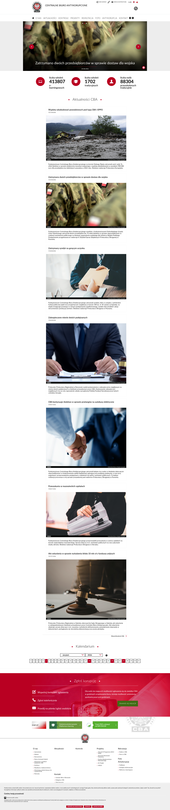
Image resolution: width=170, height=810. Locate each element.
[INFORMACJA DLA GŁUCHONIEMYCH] (109, 2)
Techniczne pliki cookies (12, 797)
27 (123, 660)
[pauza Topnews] (143, 67)
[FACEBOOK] (130, 18)
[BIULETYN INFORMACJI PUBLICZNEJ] (137, 2)
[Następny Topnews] (138, 46)
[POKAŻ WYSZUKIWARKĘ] (136, 8)
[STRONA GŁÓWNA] (33, 18)
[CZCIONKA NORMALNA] (128, 2)
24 (111, 660)
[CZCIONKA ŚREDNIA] (129, 2)
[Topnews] (31, 46)
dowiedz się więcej (127, 703)
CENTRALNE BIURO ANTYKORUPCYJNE (66, 5)
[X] (132, 18)
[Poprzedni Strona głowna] (33, 725)
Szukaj (106, 655)
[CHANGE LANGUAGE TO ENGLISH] (134, 2)
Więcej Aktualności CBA (117, 636)
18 (89, 660)
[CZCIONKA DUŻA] (130, 2)
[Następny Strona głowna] (134, 725)
